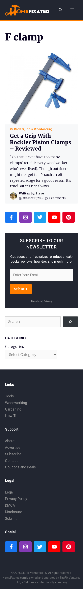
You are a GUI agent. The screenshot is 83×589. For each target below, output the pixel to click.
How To (11, 416)
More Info (36, 301)
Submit (20, 289)
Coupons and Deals (20, 467)
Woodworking (43, 129)
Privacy (48, 301)
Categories (14, 346)
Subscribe (13, 454)
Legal (9, 492)
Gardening (13, 409)
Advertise (12, 447)
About (10, 441)
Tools (29, 129)
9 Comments (57, 198)
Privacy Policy (16, 499)
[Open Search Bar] (60, 10)
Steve (40, 193)
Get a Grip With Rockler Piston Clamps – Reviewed (40, 142)
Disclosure (13, 512)
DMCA (10, 505)
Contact (11, 460)
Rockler (19, 129)
